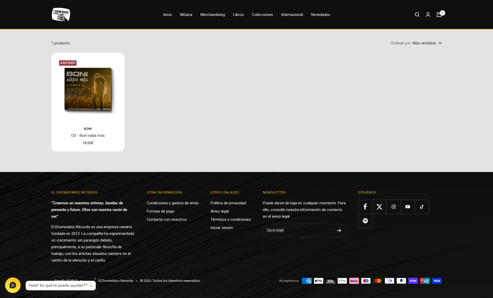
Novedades (320, 14)
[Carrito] (439, 14)
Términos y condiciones (231, 219)
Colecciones (262, 14)
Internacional (292, 14)
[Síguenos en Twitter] (379, 207)
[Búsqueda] (417, 14)
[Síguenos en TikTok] (422, 207)
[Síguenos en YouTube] (408, 207)
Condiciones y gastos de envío (173, 203)
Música (186, 14)
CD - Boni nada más (88, 135)
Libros (238, 14)
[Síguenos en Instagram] (393, 207)
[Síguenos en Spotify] (365, 221)
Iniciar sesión (222, 227)
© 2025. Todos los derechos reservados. (170, 281)
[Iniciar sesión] (428, 14)
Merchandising (213, 14)
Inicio (167, 14)
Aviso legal (220, 211)
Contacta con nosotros (167, 219)
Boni (88, 129)
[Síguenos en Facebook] (365, 207)
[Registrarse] (339, 230)
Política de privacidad (228, 203)
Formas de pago (161, 211)
